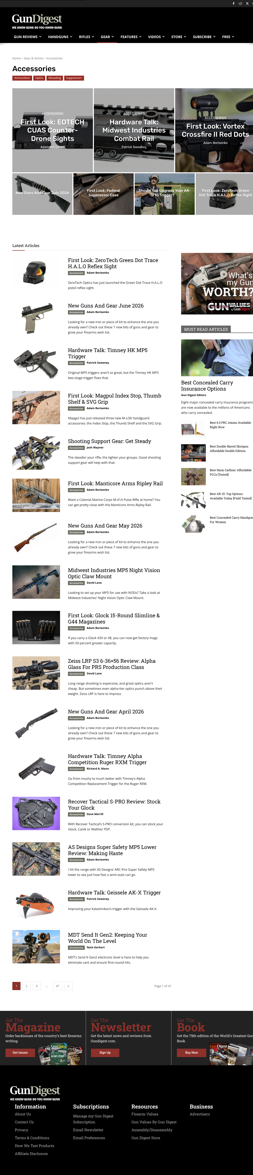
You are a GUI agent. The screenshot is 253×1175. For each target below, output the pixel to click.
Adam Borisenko (98, 273)
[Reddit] (240, 4)
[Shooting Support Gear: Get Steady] (36, 453)
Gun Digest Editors (193, 395)
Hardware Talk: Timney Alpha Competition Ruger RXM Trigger (107, 759)
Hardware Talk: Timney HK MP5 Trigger (108, 353)
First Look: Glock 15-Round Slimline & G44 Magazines (114, 618)
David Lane (94, 583)
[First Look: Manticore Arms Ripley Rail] (36, 495)
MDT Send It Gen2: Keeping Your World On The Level (107, 937)
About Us (23, 1114)
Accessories (52, 113)
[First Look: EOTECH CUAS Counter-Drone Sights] (52, 130)
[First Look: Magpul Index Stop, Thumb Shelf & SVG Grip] (36, 407)
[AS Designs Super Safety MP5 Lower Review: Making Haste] (36, 859)
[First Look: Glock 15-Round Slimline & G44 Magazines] (36, 627)
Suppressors (74, 78)
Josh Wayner (95, 447)
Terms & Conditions (32, 1137)
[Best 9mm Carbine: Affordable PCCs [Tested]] (193, 476)
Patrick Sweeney (98, 363)
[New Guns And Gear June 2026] (36, 317)
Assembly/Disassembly (151, 1130)
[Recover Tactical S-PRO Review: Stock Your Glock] (36, 813)
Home (16, 58)
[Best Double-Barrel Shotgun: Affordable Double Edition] (193, 453)
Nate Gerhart (96, 947)
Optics (39, 78)
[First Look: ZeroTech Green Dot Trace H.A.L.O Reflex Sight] (36, 272)
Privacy (21, 1130)
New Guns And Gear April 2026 (106, 711)
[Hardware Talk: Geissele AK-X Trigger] (36, 904)
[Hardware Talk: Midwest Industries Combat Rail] (134, 130)
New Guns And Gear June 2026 (106, 305)
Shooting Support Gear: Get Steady (109, 441)
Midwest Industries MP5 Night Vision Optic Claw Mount (114, 573)
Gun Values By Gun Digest (154, 1122)
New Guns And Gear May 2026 (105, 525)
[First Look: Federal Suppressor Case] (103, 194)
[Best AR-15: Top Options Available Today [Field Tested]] (193, 500)
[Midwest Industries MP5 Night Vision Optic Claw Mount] (36, 582)
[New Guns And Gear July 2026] (42, 194)
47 (57, 986)
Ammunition (22, 78)
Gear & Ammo (33, 58)
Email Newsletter (88, 1130)
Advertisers (200, 1114)
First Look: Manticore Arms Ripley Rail (115, 483)
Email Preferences (89, 1137)
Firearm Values (144, 1114)
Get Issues (20, 1053)
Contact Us (24, 1122)
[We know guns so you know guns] (37, 21)
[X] (247, 4)
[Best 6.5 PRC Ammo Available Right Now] (193, 429)
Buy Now (191, 1053)
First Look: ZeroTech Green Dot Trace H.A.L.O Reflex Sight (113, 263)
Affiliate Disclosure (31, 1153)
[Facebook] (233, 4)
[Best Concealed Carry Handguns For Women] (193, 524)
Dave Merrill (95, 814)
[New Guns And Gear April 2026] (36, 723)
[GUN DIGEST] (126, 1093)
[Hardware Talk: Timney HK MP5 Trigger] (36, 362)
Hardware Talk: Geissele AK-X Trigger (114, 892)
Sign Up (105, 1053)
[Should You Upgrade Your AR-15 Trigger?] (165, 194)
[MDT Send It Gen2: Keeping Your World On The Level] (36, 946)
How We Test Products (34, 1145)
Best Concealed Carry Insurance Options (207, 385)
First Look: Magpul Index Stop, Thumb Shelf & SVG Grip (114, 398)
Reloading (54, 78)
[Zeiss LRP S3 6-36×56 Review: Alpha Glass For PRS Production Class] (36, 673)
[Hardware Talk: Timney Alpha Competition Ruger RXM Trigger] (36, 768)
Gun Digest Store (145, 1137)
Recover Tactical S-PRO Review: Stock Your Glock (114, 804)
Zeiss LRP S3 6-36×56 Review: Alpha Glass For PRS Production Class (112, 663)
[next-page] (68, 986)
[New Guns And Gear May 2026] (36, 537)
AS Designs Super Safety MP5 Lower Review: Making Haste (112, 850)
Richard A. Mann (98, 769)
